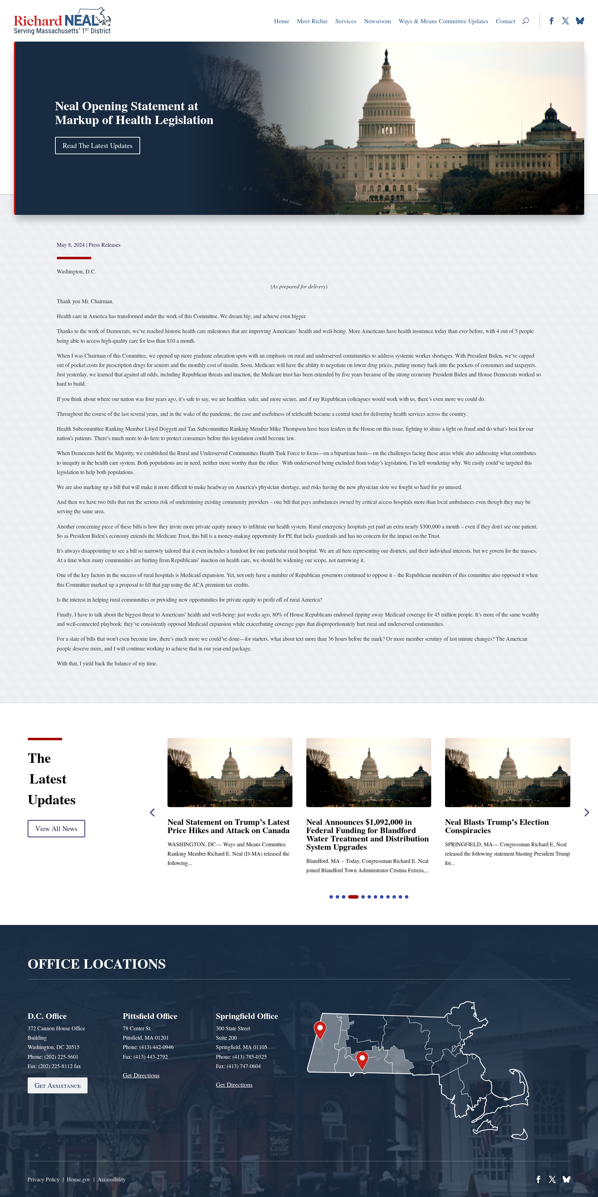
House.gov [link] (78, 1179)
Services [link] (345, 21)
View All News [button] (56, 828)
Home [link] (281, 21)
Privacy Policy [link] (44, 1179)
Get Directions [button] (141, 1075)
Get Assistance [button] (58, 1085)
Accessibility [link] (112, 1179)
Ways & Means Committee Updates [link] (443, 21)
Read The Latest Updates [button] (98, 145)
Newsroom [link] (377, 21)
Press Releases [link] (104, 244)
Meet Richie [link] (312, 21)
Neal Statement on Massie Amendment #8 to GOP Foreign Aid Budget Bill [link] (388, 829)
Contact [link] (505, 21)
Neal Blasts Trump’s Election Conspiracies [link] (245, 825)
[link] (62, 21)
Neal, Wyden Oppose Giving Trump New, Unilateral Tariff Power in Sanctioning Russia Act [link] (527, 829)
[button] (525, 21)
